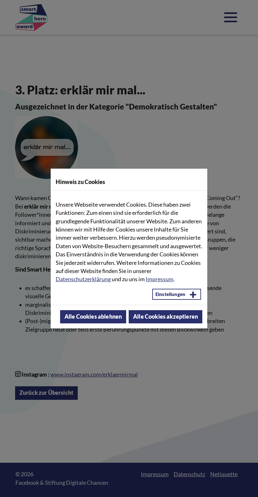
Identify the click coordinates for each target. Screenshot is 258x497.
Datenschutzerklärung (83, 279)
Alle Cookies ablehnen (93, 316)
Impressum (159, 279)
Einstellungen (170, 294)
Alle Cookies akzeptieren (165, 316)
